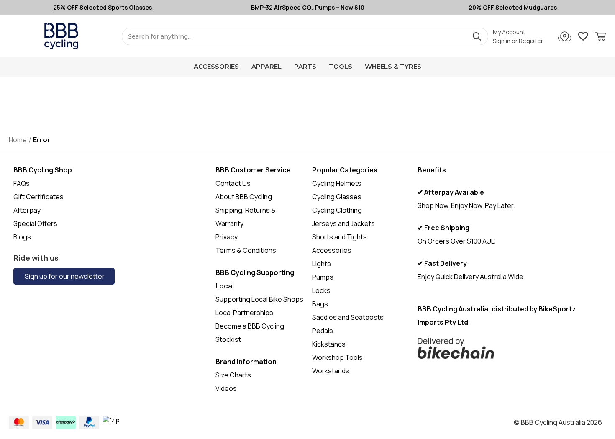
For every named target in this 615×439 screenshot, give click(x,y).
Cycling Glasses (336, 196)
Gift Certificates (38, 196)
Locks (321, 290)
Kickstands (329, 344)
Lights (321, 263)
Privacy (226, 236)
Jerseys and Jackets (343, 223)
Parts (305, 66)
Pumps (322, 277)
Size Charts (233, 375)
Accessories (216, 66)
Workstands (330, 370)
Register (531, 41)
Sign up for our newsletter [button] (64, 276)
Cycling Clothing (337, 210)
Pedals (322, 330)
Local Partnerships (244, 312)
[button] (510, 348)
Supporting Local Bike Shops (259, 299)
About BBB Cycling (243, 196)
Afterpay (27, 210)
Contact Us (233, 183)
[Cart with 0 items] (600, 37)
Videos (226, 388)
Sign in (501, 41)
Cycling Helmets (336, 183)
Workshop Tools (337, 357)
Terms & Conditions (245, 250)
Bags (320, 303)
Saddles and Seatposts (348, 317)
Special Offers (35, 223)
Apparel (266, 66)
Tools (340, 66)
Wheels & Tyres (393, 66)
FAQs (21, 183)
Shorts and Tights (339, 236)
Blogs (22, 236)
